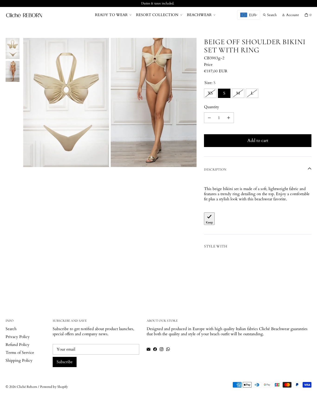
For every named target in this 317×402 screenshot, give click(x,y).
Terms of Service (20, 352)
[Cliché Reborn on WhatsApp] (168, 349)
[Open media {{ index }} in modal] (66, 102)
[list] (110, 102)
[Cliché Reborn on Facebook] (155, 349)
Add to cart (257, 140)
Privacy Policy (18, 336)
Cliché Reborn (27, 387)
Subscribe (65, 362)
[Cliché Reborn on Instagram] (161, 349)
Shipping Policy (19, 360)
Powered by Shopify (54, 387)
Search (11, 329)
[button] (112, 15)
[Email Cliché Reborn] (148, 349)
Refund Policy (17, 344)
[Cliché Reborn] (24, 15)
